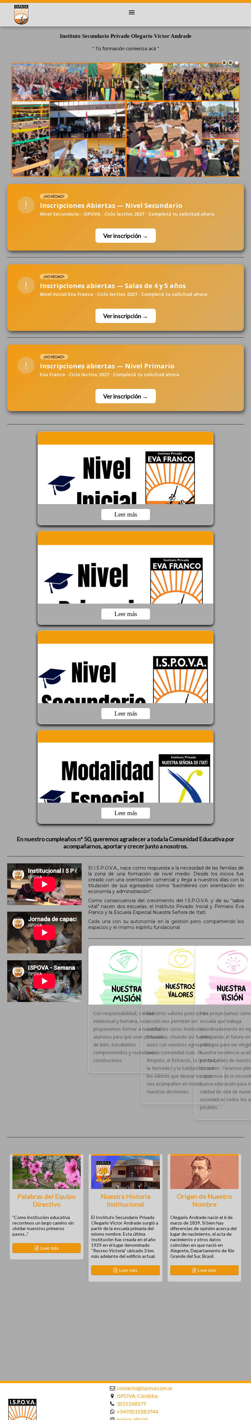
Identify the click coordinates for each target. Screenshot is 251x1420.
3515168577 (131, 1403)
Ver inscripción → (125, 235)
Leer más (125, 514)
